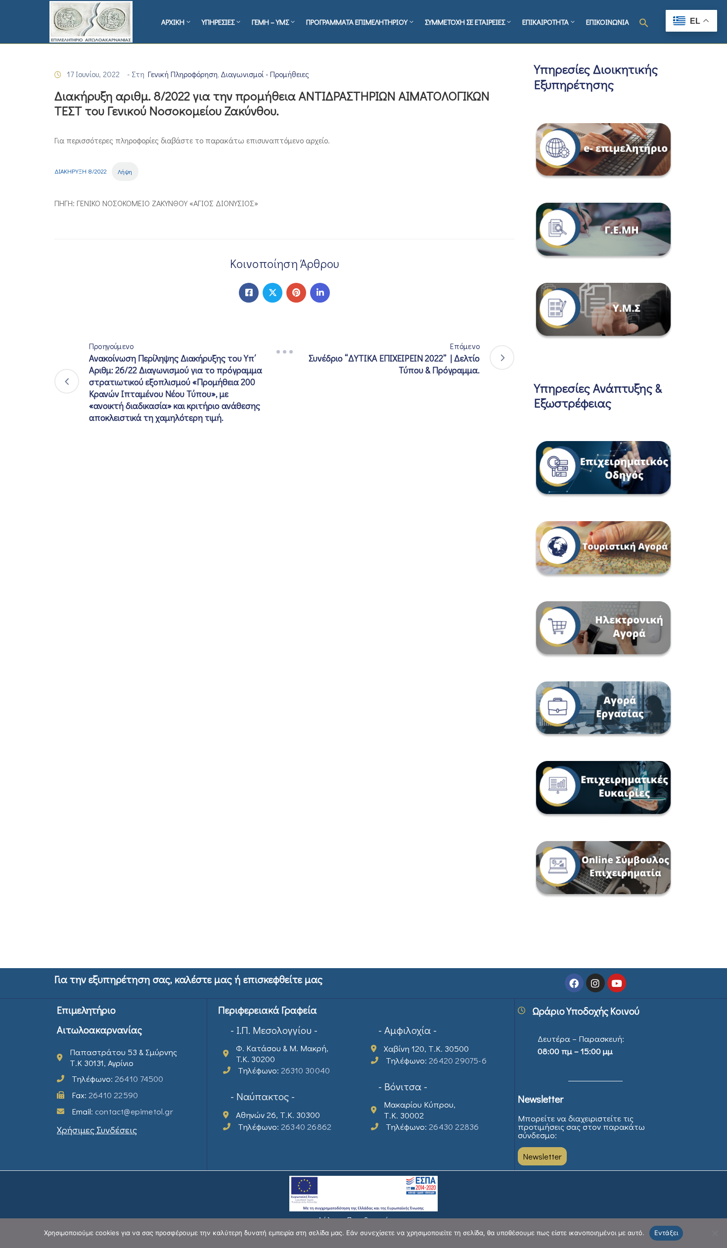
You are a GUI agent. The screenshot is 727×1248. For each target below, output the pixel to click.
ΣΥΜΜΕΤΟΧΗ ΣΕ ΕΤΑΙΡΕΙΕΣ (465, 22)
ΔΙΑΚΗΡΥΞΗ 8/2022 (80, 172)
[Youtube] (616, 983)
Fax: (105, 1095)
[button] (644, 22)
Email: (122, 1111)
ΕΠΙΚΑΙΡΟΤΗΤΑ (545, 22)
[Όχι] (715, 1233)
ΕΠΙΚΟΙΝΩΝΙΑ (607, 22)
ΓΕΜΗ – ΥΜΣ (270, 22)
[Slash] (284, 352)
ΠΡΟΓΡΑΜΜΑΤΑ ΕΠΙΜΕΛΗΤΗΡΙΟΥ (357, 22)
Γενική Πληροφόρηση (183, 74)
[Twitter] (272, 293)
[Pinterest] (296, 293)
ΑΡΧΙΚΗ (172, 22)
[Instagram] (595, 983)
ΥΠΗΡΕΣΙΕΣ (218, 22)
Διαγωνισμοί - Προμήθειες (265, 74)
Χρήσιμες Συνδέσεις (97, 1129)
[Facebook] (249, 293)
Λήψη (125, 172)
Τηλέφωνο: (117, 1078)
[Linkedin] (320, 293)
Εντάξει (666, 1233)
